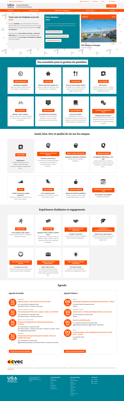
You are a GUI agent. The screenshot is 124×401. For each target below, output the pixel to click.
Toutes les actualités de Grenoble (20, 351)
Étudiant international (54, 32)
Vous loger (48, 81)
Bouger (20, 189)
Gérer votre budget (20, 81)
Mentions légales (74, 380)
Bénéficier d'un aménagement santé (103, 190)
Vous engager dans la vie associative (75, 229)
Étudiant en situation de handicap (57, 36)
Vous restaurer (75, 81)
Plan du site (72, 379)
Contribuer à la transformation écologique (103, 229)
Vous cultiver (48, 229)
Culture (52, 383)
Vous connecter (48, 110)
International (53, 385)
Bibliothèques (54, 380)
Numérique (53, 379)
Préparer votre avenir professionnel (48, 262)
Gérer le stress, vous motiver (75, 153)
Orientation (53, 387)
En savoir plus (11, 369)
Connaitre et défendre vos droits (103, 111)
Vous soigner (103, 81)
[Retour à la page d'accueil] (11, 6)
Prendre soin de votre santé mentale (48, 153)
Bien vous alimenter (76, 189)
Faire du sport (20, 229)
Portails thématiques (55, 377)
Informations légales (75, 377)
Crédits (71, 385)
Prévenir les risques (103, 153)
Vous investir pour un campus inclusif (21, 262)
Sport (52, 382)
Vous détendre (48, 189)
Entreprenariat (54, 388)
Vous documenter (76, 110)
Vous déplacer (20, 110)
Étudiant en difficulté (53, 40)
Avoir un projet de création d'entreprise (76, 262)
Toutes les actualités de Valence (74, 351)
